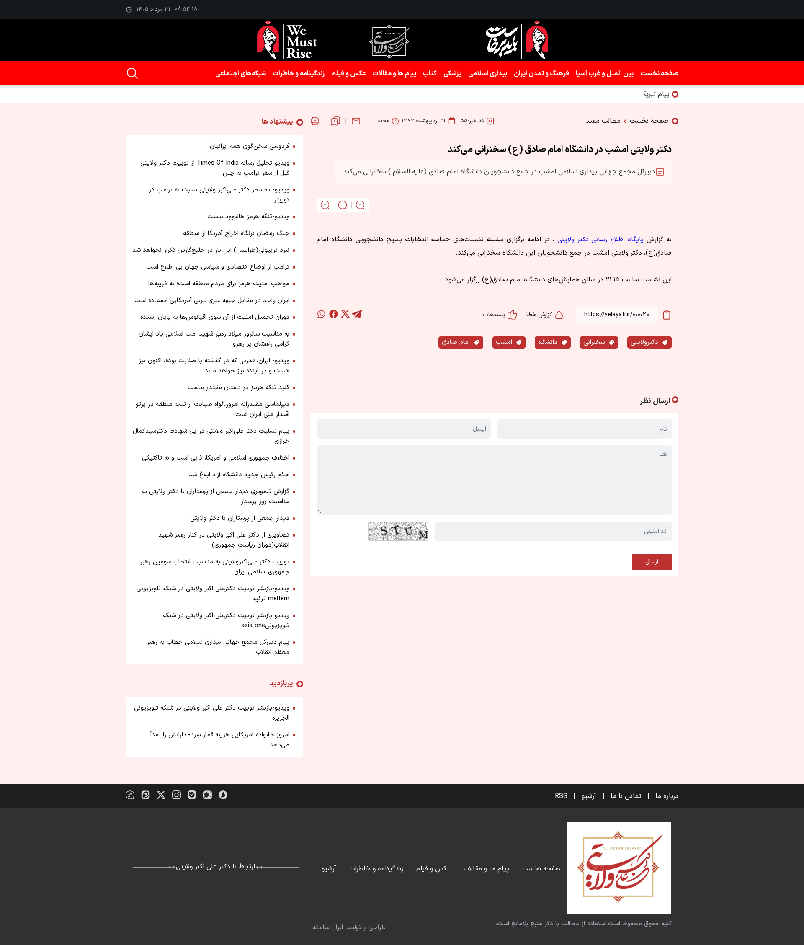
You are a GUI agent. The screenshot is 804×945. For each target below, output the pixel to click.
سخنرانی (594, 342)
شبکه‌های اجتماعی (240, 74)
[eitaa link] (145, 794)
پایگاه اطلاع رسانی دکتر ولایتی (600, 240)
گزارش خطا (539, 314)
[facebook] (333, 314)
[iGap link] (207, 794)
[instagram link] (176, 794)
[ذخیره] (335, 121)
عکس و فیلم (348, 74)
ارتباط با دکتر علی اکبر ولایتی (215, 867)
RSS (561, 796)
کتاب (430, 74)
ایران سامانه (327, 927)
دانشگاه (547, 342)
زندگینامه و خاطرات (299, 74)
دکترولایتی (644, 342)
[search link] (132, 73)
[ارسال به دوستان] (356, 121)
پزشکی (452, 74)
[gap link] (130, 794)
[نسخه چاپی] (315, 121)
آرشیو (589, 796)
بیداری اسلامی (487, 74)
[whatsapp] (322, 314)
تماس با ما (626, 796)
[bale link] (192, 794)
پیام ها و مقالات (394, 74)
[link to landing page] (402, 40)
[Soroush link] (223, 794)
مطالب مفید (603, 121)
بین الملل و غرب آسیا (605, 74)
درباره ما (666, 796)
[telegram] (357, 314)
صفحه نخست (659, 74)
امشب (504, 342)
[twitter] (345, 314)
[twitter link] (161, 794)
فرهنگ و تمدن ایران (541, 74)
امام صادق (456, 342)
